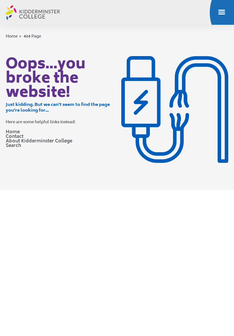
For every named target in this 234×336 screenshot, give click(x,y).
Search (13, 145)
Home (12, 36)
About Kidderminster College (39, 140)
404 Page (32, 36)
